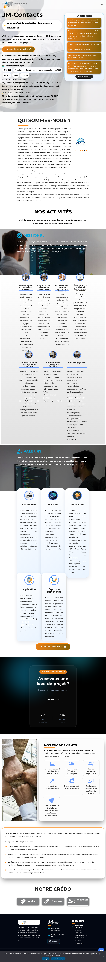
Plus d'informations (58, 959)
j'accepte (46, 959)
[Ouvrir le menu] (102, 4)
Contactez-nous (53, 699)
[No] (103, 957)
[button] (80, 150)
